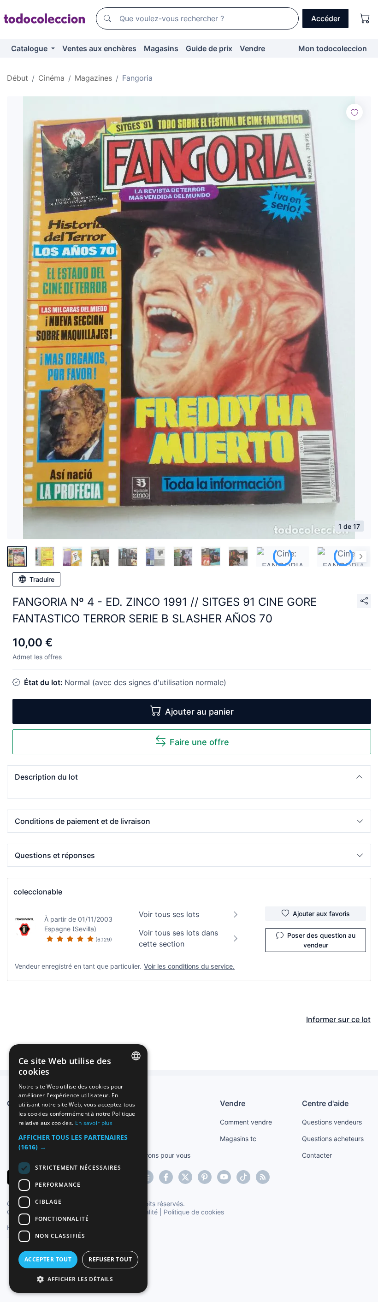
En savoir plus (93, 1123)
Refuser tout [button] (110, 1259)
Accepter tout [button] (47, 1259)
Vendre (252, 48)
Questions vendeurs (332, 1122)
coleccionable (37, 891)
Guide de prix (209, 48)
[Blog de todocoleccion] (263, 1177)
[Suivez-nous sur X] (185, 1177)
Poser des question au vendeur (321, 940)
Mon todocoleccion (332, 48)
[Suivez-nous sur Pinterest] (205, 1177)
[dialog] (78, 1168)
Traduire (42, 579)
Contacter (317, 1155)
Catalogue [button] (30, 48)
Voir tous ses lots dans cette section (178, 938)
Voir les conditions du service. (189, 966)
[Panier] (365, 18)
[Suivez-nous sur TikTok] (243, 1177)
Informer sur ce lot (338, 1019)
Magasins (161, 48)
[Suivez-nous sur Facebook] (166, 1177)
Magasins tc (238, 1138)
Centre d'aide (325, 1103)
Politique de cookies (194, 1212)
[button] (189, 776)
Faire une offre (199, 742)
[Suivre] (354, 112)
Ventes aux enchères (99, 48)
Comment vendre (246, 1122)
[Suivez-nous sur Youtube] (224, 1177)
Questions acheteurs (333, 1138)
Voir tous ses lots (169, 914)
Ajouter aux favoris (321, 913)
